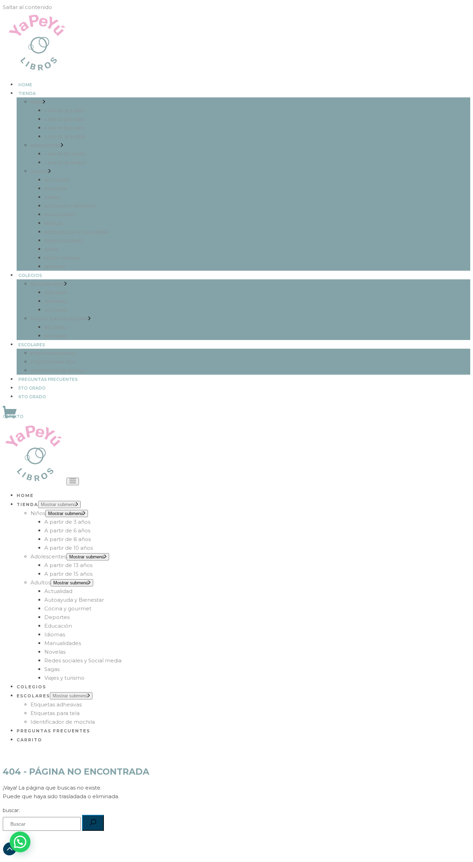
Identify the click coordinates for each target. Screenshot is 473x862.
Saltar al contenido (27, 7)
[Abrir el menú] (72, 481)
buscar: (11, 810)
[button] (20, 841)
